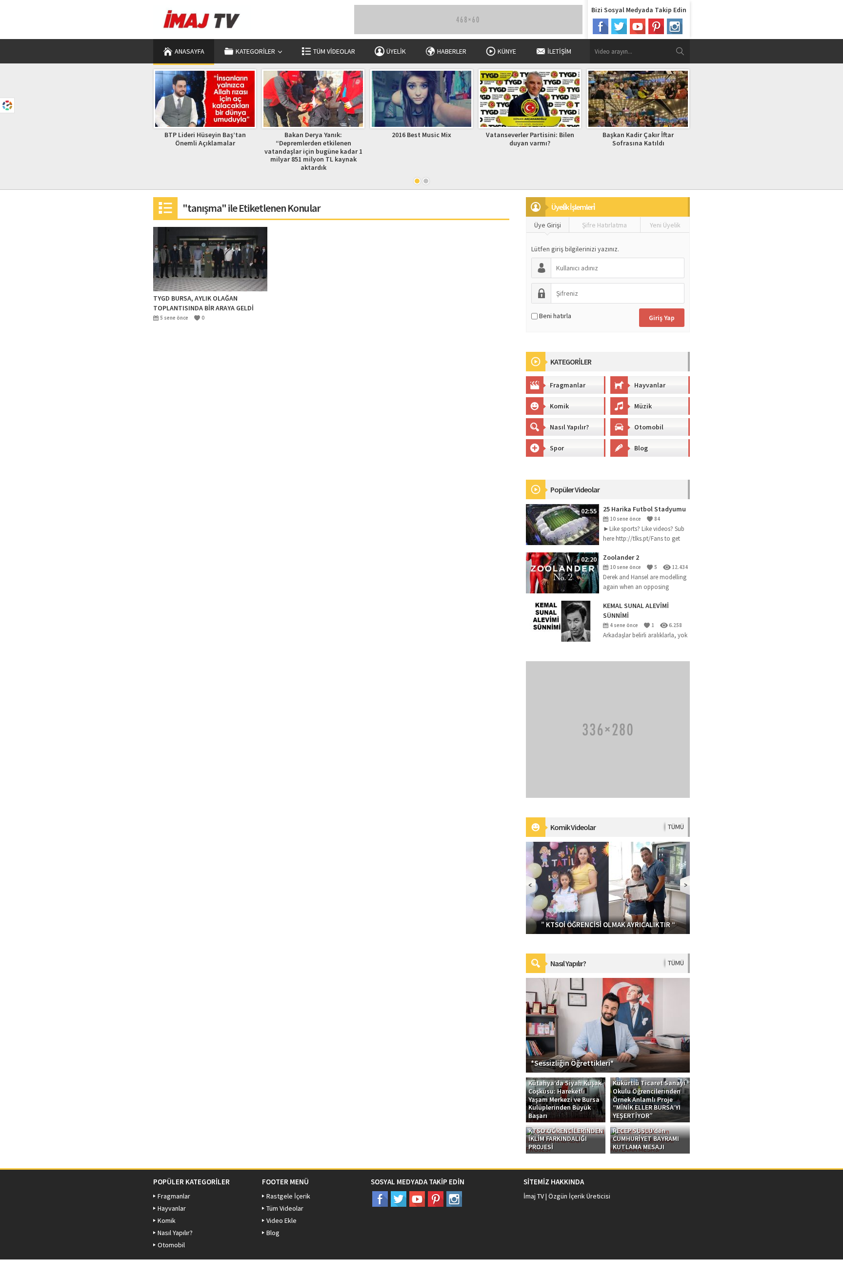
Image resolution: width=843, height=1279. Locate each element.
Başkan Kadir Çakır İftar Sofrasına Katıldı (638, 138)
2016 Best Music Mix (421, 134)
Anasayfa (189, 51)
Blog (641, 448)
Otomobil (648, 427)
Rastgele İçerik (288, 1196)
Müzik (643, 406)
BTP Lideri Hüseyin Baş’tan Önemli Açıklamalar (205, 138)
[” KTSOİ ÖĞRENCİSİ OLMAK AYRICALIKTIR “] (608, 887)
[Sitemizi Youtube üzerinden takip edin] (637, 26)
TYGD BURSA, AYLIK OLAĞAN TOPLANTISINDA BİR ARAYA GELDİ (203, 303)
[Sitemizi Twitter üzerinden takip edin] (619, 26)
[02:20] (562, 572)
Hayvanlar (649, 385)
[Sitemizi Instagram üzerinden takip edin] (674, 26)
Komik (559, 406)
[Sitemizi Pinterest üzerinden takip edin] (656, 26)
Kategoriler (255, 51)
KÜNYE (507, 51)
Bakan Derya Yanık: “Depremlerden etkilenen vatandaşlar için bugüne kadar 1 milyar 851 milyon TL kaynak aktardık (313, 151)
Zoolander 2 (621, 557)
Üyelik (396, 51)
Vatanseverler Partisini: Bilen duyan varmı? (530, 138)
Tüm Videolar (334, 51)
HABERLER (451, 51)
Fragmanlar (567, 385)
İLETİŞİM (559, 51)
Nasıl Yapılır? (569, 427)
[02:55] (562, 523)
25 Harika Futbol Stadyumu (644, 509)
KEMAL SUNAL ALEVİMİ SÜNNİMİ (636, 610)
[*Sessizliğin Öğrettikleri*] (608, 1024)
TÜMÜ (676, 826)
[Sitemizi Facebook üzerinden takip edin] (600, 26)
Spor (557, 448)
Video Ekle (281, 1220)
